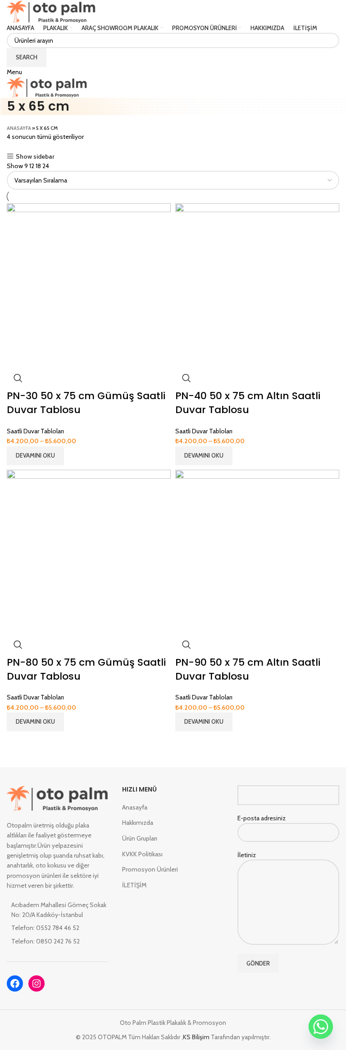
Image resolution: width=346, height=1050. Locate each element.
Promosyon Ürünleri (150, 869)
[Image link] (58, 797)
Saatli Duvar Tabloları (35, 431)
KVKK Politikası (142, 854)
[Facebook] (15, 983)
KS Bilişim (197, 1037)
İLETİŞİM (134, 885)
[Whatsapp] (321, 1026)
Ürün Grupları (139, 838)
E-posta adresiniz (261, 818)
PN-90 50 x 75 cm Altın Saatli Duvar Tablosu (247, 669)
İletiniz (246, 855)
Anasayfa (19, 128)
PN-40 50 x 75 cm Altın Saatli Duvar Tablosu (247, 403)
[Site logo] (51, 11)
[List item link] (58, 928)
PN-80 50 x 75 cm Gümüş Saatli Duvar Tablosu (86, 669)
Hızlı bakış (18, 378)
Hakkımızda (137, 823)
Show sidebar (35, 156)
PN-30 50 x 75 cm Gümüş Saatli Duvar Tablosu (86, 403)
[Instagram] (36, 983)
